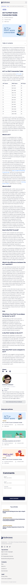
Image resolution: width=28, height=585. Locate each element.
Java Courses (4, 554)
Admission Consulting (7, 517)
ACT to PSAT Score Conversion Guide (12, 422)
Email (5, 481)
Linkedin (5, 390)
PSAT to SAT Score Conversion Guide (12, 459)
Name (5, 476)
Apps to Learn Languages (7, 551)
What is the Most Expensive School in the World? (13, 527)
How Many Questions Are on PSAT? (11, 441)
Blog (2, 564)
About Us (3, 566)
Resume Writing (6, 510)
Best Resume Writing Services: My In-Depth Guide (14, 512)
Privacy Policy (4, 576)
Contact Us (4, 568)
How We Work (4, 571)
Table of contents (7, 43)
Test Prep (4, 9)
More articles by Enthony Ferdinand (14, 402)
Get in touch (6, 388)
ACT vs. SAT (19, 74)
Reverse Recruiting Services (7, 558)
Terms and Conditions (6, 578)
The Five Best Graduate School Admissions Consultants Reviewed (14, 520)
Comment (6, 486)
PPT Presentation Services (7, 556)
